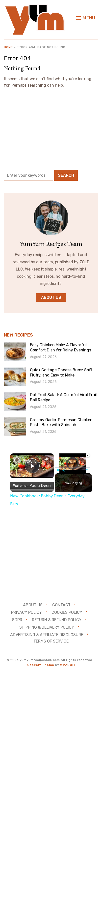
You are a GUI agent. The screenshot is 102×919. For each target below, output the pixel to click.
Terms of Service (51, 641)
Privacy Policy (26, 612)
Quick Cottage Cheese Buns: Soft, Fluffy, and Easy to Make (62, 372)
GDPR (17, 619)
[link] (17, 460)
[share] (46, 459)
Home (8, 47)
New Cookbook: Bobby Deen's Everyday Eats (32, 461)
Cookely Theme (40, 665)
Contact (61, 605)
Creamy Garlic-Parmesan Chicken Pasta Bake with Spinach (61, 422)
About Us (33, 605)
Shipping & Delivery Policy (46, 627)
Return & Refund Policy (56, 619)
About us (51, 297)
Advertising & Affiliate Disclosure (46, 634)
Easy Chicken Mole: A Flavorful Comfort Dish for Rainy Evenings (60, 347)
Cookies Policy (66, 612)
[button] (85, 18)
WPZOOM (67, 665)
